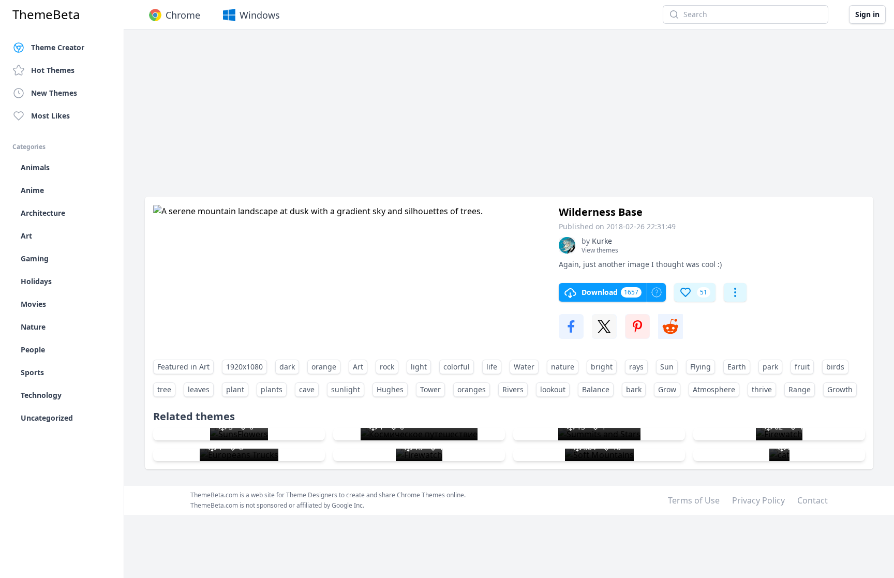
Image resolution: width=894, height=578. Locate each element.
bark (634, 389)
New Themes (54, 93)
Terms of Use (694, 500)
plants (271, 389)
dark (287, 367)
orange (323, 367)
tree (164, 389)
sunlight (345, 389)
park (770, 367)
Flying (700, 367)
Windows (260, 15)
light (419, 367)
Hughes (390, 389)
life (491, 367)
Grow (667, 389)
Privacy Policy (758, 500)
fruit (802, 367)
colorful (456, 367)
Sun (667, 367)
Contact (812, 500)
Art (358, 367)
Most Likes (50, 116)
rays (636, 367)
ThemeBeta (46, 14)
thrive (762, 389)
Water (524, 367)
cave (307, 389)
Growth (840, 389)
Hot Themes (52, 70)
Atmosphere (714, 389)
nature (562, 367)
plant (235, 389)
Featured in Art (183, 367)
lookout (552, 389)
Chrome (183, 15)
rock (387, 367)
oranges (471, 389)
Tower (430, 389)
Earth (736, 367)
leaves (199, 389)
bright (602, 367)
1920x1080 (244, 367)
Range (799, 389)
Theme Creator (57, 47)
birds (835, 367)
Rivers (513, 389)
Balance (595, 389)
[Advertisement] (455, 118)
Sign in (867, 14)
